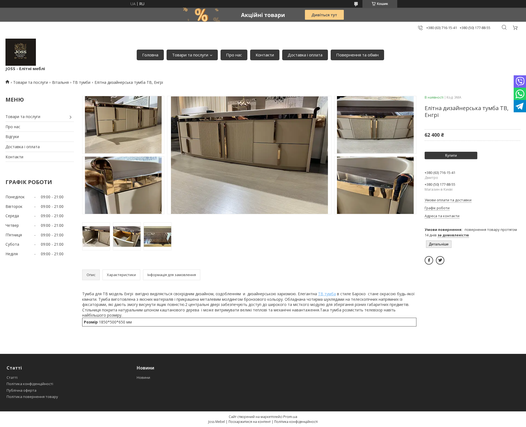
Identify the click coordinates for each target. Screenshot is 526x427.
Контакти (265, 55)
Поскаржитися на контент (249, 421)
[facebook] (429, 260)
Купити (451, 155)
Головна (150, 55)
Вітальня (60, 82)
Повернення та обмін (357, 55)
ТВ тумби (81, 82)
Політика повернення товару (32, 396)
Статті (12, 377)
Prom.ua (290, 416)
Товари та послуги (190, 55)
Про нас (234, 55)
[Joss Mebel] (20, 52)
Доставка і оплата (305, 55)
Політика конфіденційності (30, 383)
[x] (440, 260)
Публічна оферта (21, 390)
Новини (143, 377)
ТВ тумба (327, 293)
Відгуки (12, 136)
